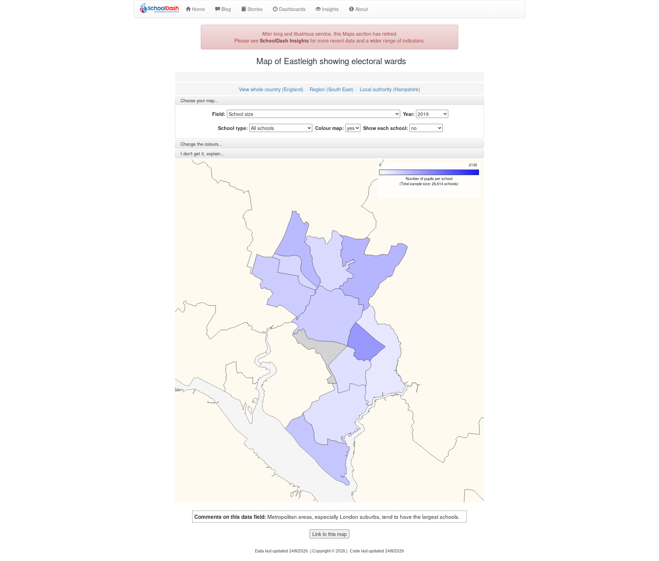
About (361, 8)
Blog (225, 8)
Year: (409, 113)
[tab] (329, 101)
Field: (219, 113)
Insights (330, 8)
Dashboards (291, 8)
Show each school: (385, 127)
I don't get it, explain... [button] (202, 154)
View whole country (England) (271, 89)
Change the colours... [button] (201, 144)
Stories (254, 8)
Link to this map (329, 533)
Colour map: (329, 127)
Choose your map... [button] (200, 100)
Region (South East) (332, 89)
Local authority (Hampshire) (390, 89)
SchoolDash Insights (284, 40)
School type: (233, 127)
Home (197, 8)
